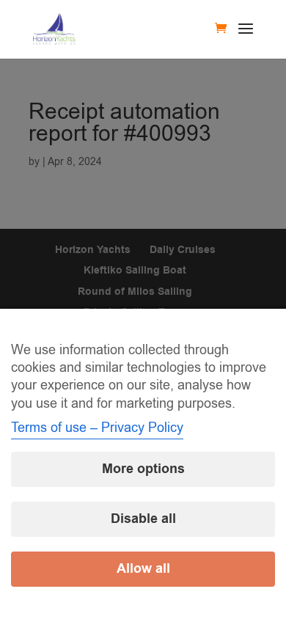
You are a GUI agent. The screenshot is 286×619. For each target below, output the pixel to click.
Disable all (143, 519)
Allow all (143, 569)
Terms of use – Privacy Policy (97, 427)
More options (143, 469)
